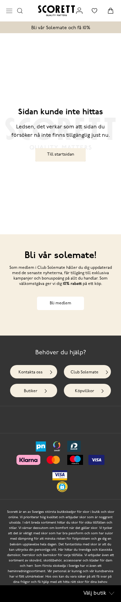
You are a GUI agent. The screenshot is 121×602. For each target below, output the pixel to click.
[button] (62, 486)
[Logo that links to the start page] (56, 10)
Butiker (30, 391)
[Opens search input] (19, 10)
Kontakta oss (30, 372)
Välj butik (94, 593)
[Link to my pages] (79, 10)
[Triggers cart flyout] (110, 10)
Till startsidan (60, 154)
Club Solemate (84, 372)
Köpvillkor (84, 391)
